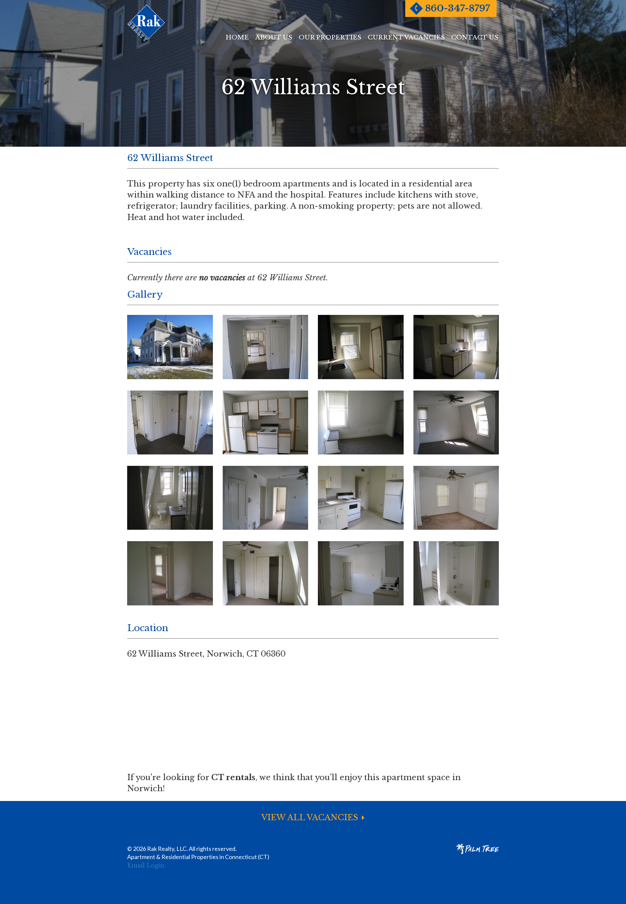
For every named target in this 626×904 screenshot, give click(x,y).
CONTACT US (474, 37)
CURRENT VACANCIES (406, 37)
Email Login (145, 865)
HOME (237, 37)
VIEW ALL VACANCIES (310, 817)
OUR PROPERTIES (330, 37)
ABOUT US (273, 37)
